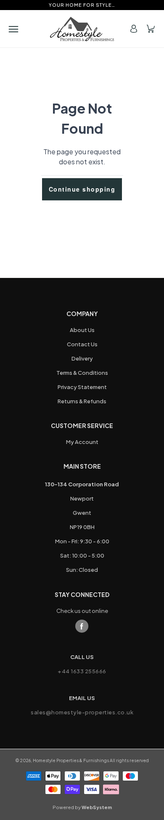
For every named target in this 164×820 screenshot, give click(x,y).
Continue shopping (82, 189)
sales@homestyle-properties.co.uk (82, 712)
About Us (82, 330)
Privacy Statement (82, 387)
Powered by (82, 807)
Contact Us (82, 344)
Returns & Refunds (82, 401)
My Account (82, 442)
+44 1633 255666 (82, 671)
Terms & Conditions (82, 372)
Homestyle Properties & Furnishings (71, 760)
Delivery (82, 358)
